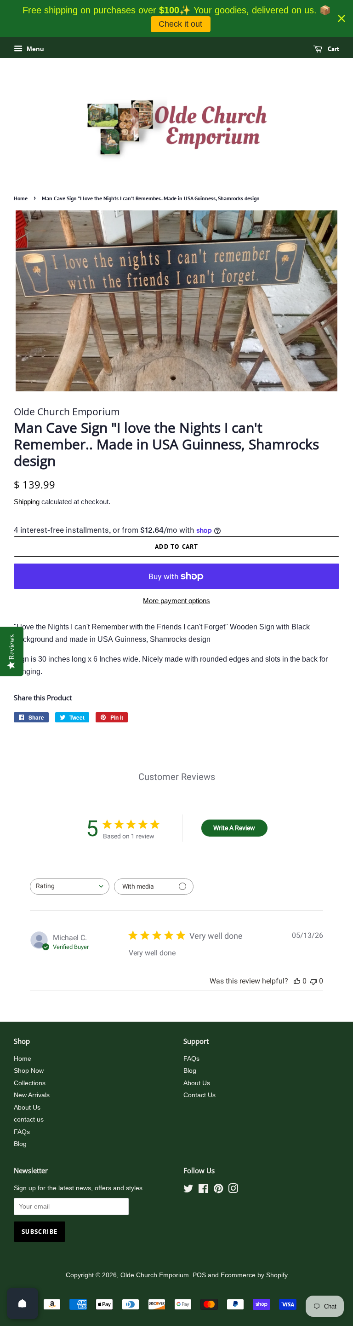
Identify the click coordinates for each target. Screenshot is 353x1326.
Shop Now (29, 1070)
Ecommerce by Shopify (254, 1275)
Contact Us (199, 1095)
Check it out (180, 24)
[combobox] (69, 886)
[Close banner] (341, 18)
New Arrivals (32, 1095)
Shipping (27, 502)
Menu (34, 48)
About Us (27, 1107)
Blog (20, 1143)
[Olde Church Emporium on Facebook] (203, 1190)
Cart (332, 49)
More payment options (176, 601)
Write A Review (234, 828)
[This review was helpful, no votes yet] (297, 981)
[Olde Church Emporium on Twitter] (188, 1190)
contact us (29, 1119)
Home (21, 198)
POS (199, 1275)
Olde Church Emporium (154, 1275)
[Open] (22, 1303)
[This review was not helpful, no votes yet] (313, 981)
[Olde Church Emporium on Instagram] (233, 1190)
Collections (30, 1083)
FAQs (22, 1131)
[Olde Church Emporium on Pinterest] (218, 1190)
